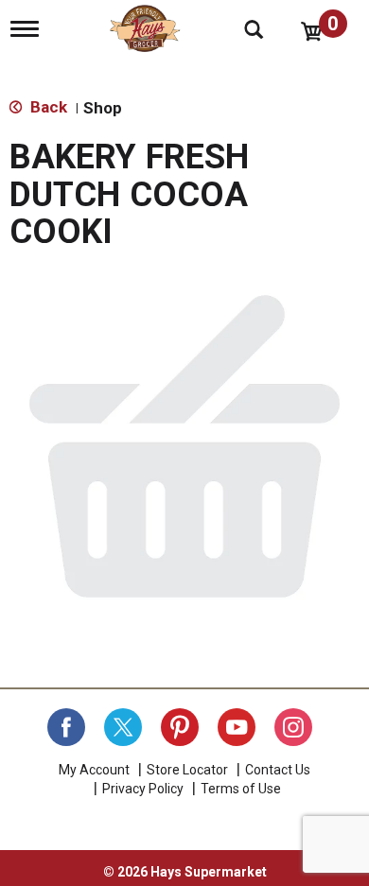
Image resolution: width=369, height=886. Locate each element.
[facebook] (66, 727)
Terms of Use (241, 788)
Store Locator (187, 769)
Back (46, 106)
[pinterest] (180, 727)
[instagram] (293, 727)
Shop (102, 107)
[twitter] (123, 727)
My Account (94, 769)
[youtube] (236, 727)
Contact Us (277, 769)
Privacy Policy (143, 788)
